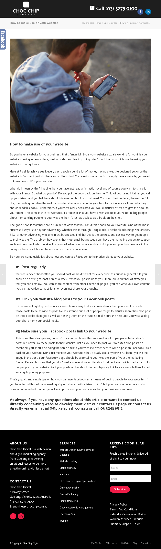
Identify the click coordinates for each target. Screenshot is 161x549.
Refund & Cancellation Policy (128, 514)
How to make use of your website (34, 23)
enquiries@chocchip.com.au (30, 506)
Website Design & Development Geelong (77, 452)
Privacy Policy (118, 504)
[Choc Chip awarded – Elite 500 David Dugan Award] (158, 274)
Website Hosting (68, 461)
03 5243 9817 (111, 408)
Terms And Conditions (123, 509)
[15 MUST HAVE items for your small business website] (3, 274)
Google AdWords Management (76, 508)
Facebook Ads (67, 514)
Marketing (65, 475)
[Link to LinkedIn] (148, 12)
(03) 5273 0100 (24, 501)
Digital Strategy (68, 468)
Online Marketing (69, 494)
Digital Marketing (69, 501)
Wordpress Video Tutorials (126, 519)
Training (64, 521)
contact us (108, 404)
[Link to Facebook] (140, 12)
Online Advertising (70, 488)
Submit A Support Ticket (125, 524)
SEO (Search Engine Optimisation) (78, 481)
